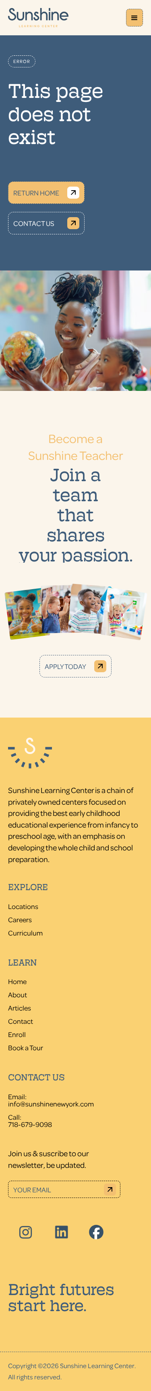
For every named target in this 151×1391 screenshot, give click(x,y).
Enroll (17, 1034)
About (17, 994)
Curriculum (25, 932)
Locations (23, 906)
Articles (19, 1007)
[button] (134, 17)
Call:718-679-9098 (30, 1120)
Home (17, 981)
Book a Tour (25, 1047)
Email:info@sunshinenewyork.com (51, 1100)
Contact (20, 1021)
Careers (20, 919)
